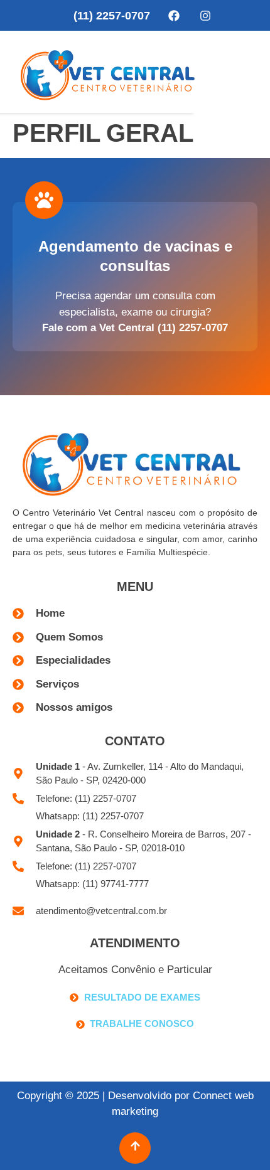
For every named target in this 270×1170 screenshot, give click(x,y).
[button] (243, 72)
